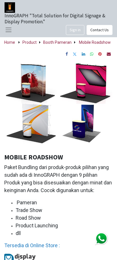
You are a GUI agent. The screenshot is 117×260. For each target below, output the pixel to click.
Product (29, 42)
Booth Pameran (57, 42)
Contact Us (99, 29)
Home (9, 42)
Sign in (75, 29)
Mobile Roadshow (95, 42)
